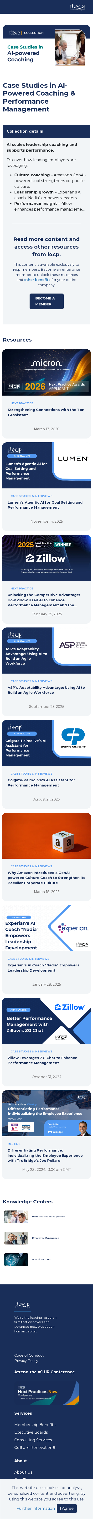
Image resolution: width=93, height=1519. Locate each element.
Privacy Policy (26, 1361)
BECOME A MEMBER (45, 301)
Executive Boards (31, 1432)
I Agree (67, 1508)
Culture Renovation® (35, 1447)
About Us (23, 1472)
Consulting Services (33, 1440)
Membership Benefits (34, 1425)
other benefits (37, 280)
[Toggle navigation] (8, 7)
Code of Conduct (29, 1355)
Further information (35, 1508)
